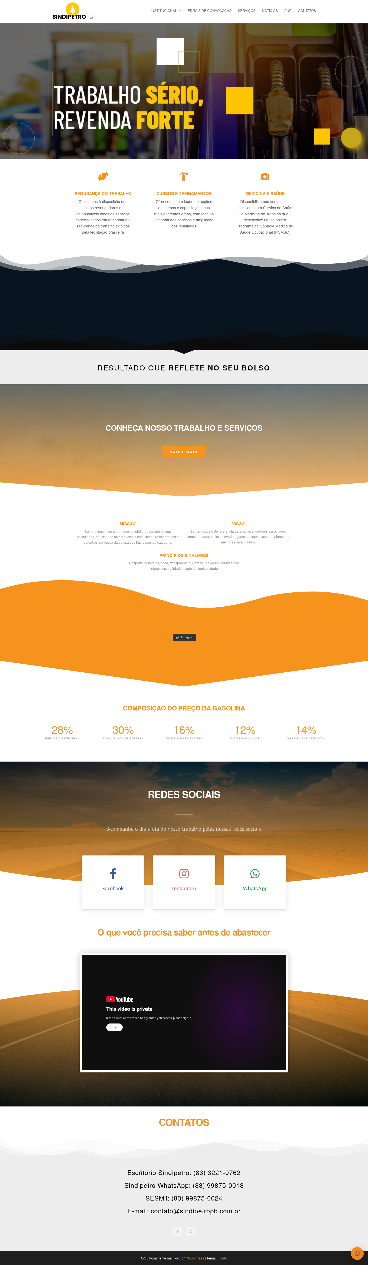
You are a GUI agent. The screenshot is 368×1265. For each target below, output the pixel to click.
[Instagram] (190, 1231)
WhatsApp (255, 888)
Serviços (247, 10)
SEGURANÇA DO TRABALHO (103, 193)
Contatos (307, 10)
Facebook (113, 888)
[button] (357, 1253)
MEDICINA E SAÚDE (265, 193)
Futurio (222, 1258)
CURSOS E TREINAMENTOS (184, 193)
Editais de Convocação (209, 10)
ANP (288, 10)
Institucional (164, 10)
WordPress (195, 1258)
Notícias (270, 10)
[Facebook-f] (178, 1231)
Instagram (184, 888)
